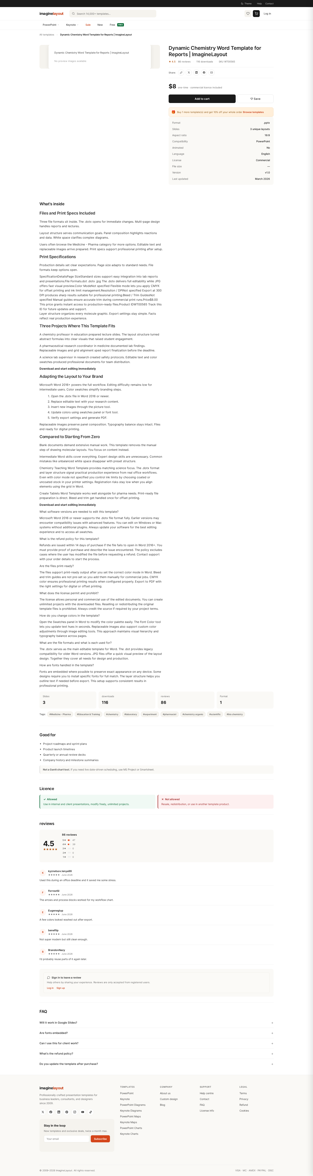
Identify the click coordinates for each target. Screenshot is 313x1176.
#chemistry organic (193, 714)
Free (116, 24)
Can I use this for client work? (58, 1043)
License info (207, 1110)
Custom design (169, 1099)
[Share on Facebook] (204, 73)
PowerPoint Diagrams (132, 1104)
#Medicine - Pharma (60, 714)
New (100, 24)
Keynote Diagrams (131, 1110)
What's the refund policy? (56, 1053)
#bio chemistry (235, 714)
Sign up (61, 987)
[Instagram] (74, 1112)
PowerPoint (49, 24)
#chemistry (112, 714)
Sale (88, 24)
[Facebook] (50, 1112)
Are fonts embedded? (53, 1033)
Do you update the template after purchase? (68, 1064)
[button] (99, 57)
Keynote (71, 24)
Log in (267, 13)
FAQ (202, 1104)
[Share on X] (189, 73)
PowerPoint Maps (130, 1116)
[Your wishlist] (248, 13)
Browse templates (253, 112)
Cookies (244, 1110)
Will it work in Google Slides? (58, 1022)
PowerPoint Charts (131, 1127)
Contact (269, 3)
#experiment (150, 714)
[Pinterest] (66, 1112)
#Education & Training (88, 714)
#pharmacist (169, 714)
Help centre (207, 1093)
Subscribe (100, 1138)
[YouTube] (82, 1112)
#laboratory (130, 714)
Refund (243, 1104)
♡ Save (255, 98)
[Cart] (256, 13)
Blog (162, 1104)
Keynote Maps (128, 1122)
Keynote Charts (129, 1133)
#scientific (215, 714)
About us (165, 1093)
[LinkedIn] (58, 1112)
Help (259, 3)
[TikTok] (90, 1112)
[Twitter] (42, 1112)
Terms (243, 1093)
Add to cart (202, 98)
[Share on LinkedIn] (196, 73)
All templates (46, 34)
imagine (51, 13)
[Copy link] (181, 73)
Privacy (243, 1099)
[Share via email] (211, 73)
